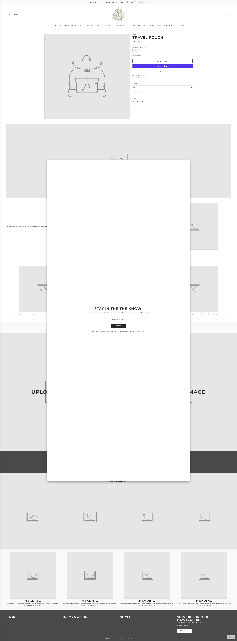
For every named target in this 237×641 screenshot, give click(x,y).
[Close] (186, 163)
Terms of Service (136, 331)
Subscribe (118, 326)
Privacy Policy (125, 331)
